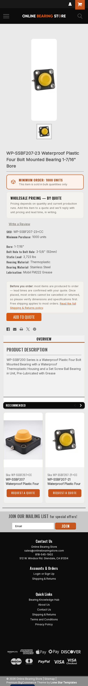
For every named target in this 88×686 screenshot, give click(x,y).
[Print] (21, 329)
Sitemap (49, 678)
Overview (44, 339)
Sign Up (49, 573)
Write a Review (19, 224)
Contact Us (44, 609)
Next (81, 405)
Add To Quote (24, 317)
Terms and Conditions (44, 619)
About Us (44, 604)
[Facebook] (8, 329)
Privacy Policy (44, 624)
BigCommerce (27, 682)
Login (37, 573)
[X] (28, 329)
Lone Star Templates (64, 682)
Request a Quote (23, 492)
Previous (75, 405)
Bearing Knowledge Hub (44, 599)
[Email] (14, 329)
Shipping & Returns (44, 578)
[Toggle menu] (6, 16)
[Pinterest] (34, 329)
